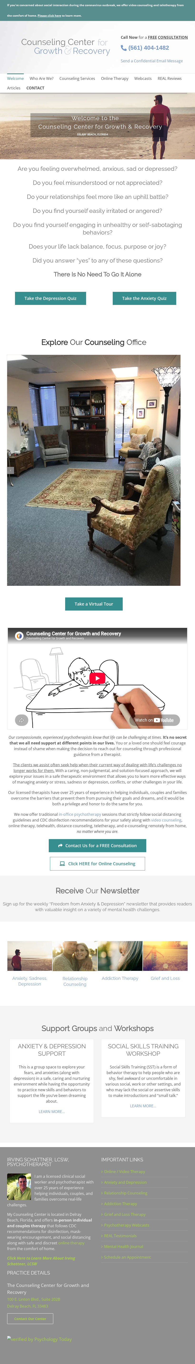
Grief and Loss (165, 978)
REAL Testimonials (120, 1235)
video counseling (166, 820)
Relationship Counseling (125, 1193)
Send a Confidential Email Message (152, 61)
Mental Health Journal (123, 1246)
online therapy (71, 1243)
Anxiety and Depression (125, 1182)
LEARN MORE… (52, 1111)
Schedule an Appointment (127, 1257)
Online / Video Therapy (124, 1171)
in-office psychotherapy (80, 814)
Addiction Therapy (120, 978)
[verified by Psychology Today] (39, 1339)
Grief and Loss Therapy (125, 1214)
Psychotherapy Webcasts (126, 1225)
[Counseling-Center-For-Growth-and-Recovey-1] (93, 470)
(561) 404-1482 (148, 47)
